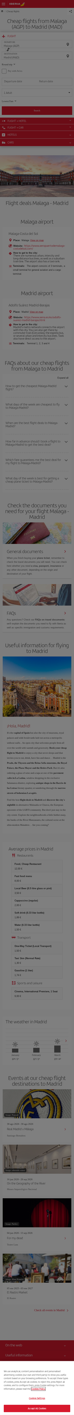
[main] (37, 1388)
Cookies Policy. (38, 1388)
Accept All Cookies (37, 1408)
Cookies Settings (37, 1398)
